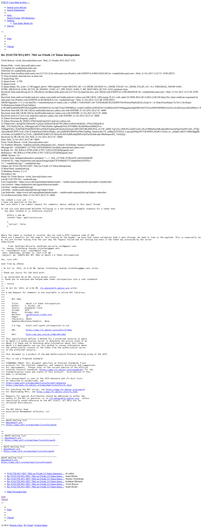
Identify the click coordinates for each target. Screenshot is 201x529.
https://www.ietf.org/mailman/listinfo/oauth (31, 425)
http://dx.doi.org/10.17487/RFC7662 (46, 334)
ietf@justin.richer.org (39, 314)
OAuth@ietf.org (14, 422)
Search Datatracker (16, 10)
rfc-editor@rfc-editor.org (54, 288)
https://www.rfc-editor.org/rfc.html (57, 392)
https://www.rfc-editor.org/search (65, 389)
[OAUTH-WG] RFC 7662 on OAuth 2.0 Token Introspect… (35, 473)
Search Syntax (13, 18)
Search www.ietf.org (16, 7)
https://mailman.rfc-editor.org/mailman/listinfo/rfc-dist (39, 385)
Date (9, 38)
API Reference (28, 18)
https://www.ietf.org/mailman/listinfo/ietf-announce (36, 383)
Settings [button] (10, 20)
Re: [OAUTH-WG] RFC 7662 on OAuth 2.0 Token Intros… (35, 476)
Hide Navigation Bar (16, 492)
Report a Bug (16, 525)
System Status (40, 525)
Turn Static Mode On (23, 23)
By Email (28, 525)
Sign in (10, 26)
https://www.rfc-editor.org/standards (61, 370)
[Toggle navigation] (29, 3)
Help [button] (9, 15)
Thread (10, 46)
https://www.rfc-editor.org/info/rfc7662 (49, 330)
